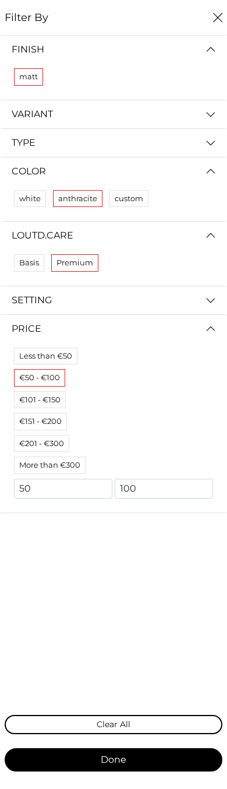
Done (113, 759)
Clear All (113, 724)
